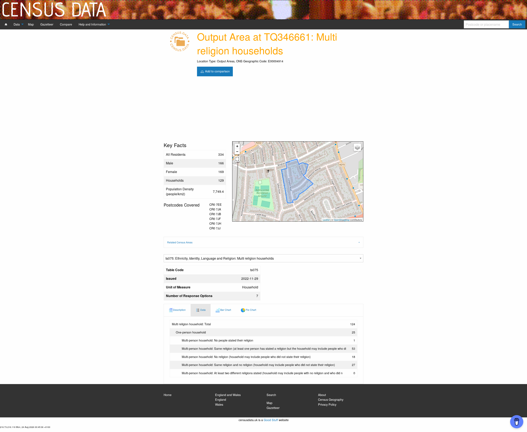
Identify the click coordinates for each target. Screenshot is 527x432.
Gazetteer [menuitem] (46, 24)
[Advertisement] (263, 110)
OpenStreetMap (342, 219)
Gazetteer (273, 407)
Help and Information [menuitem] (92, 24)
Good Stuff (271, 420)
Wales (219, 404)
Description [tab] (179, 309)
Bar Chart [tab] (225, 309)
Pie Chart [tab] (250, 309)
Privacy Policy (327, 404)
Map (269, 403)
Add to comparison (217, 71)
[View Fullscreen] (237, 159)
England (220, 399)
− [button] (237, 151)
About (322, 395)
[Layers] (357, 147)
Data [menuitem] (17, 24)
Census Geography (330, 399)
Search (271, 395)
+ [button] (237, 146)
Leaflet (326, 219)
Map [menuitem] (31, 24)
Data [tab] (203, 309)
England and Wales (228, 395)
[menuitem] (6, 24)
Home (167, 395)
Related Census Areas (179, 242)
